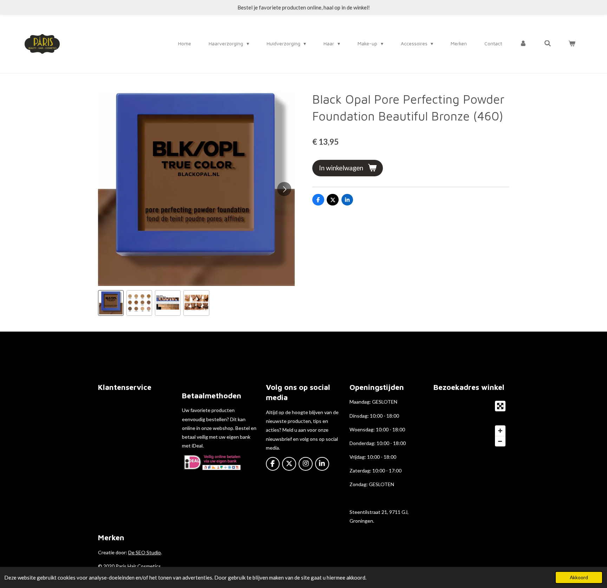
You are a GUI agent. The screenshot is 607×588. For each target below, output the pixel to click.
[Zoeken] (547, 43)
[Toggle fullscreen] (500, 406)
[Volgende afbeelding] (284, 189)
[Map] (471, 423)
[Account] (523, 43)
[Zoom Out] (500, 441)
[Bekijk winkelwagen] (571, 43)
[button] (111, 303)
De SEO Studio (144, 552)
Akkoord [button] (579, 577)
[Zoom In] (500, 430)
